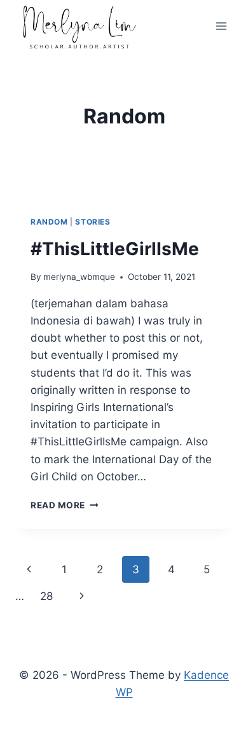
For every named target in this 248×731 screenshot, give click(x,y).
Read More (65, 505)
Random (49, 221)
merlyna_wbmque (79, 277)
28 (46, 596)
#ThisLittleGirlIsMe (115, 249)
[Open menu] (221, 26)
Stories (92, 221)
